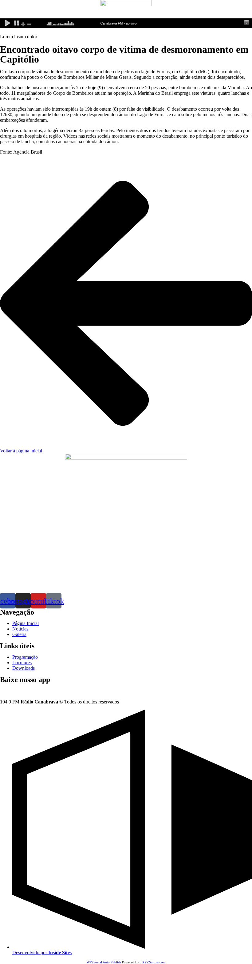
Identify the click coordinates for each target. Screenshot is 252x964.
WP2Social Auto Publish (104, 962)
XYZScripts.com (154, 962)
